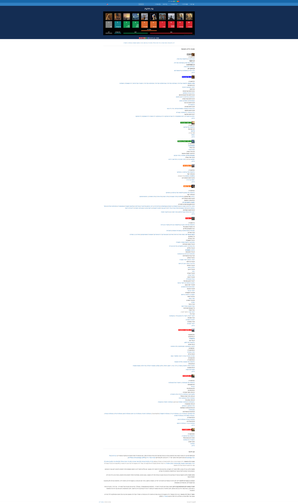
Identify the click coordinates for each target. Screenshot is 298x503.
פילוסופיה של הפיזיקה (189, 127)
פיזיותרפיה (157, 206)
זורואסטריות (191, 104)
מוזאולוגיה (184, 70)
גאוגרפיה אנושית (176, 230)
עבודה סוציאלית (190, 279)
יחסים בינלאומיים (182, 246)
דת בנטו (169, 108)
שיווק (189, 267)
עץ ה (115, 455)
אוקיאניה (150, 234)
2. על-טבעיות (186, 77)
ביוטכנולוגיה (192, 402)
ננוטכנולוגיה (192, 409)
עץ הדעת (152, 38)
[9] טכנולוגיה (177, 463)
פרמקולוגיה (176, 206)
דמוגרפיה (168, 230)
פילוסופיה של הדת (182, 83)
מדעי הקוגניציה (173, 196)
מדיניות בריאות (191, 263)
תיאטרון (185, 365)
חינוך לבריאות (182, 263)
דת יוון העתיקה (160, 116)
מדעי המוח (166, 196)
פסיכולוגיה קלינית (112, 206)
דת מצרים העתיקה (169, 116)
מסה (172, 356)
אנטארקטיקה (144, 234)
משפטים (187, 250)
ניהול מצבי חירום (173, 159)
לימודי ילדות (191, 316)
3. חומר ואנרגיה (186, 122)
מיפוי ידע (101, 502)
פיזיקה (193, 131)
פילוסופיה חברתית (175, 224)
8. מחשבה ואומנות (185, 330)
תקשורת (178, 242)
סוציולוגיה (192, 230)
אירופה (176, 234)
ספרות (193, 356)
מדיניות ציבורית (173, 246)
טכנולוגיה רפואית (168, 402)
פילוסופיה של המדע (182, 59)
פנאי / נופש (192, 298)
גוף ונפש (145, 42)
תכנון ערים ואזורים (190, 283)
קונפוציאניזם (191, 100)
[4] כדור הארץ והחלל (126, 461)
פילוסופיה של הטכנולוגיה (188, 382)
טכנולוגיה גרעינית (183, 394)
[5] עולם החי (116, 461)
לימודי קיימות (181, 283)
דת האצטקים (145, 116)
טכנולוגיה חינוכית (146, 413)
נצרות (189, 93)
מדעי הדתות (191, 83)
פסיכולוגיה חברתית (190, 254)
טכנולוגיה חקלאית (183, 402)
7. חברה (188, 218)
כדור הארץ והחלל (157, 42)
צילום (161, 365)
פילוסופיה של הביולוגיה (189, 172)
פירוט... (193, 72)
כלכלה (193, 267)
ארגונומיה (160, 402)
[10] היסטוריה (169, 463)
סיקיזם (177, 97)
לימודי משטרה (183, 259)
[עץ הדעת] (149, 23)
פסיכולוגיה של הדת (149, 83)
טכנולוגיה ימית (182, 398)
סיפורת (189, 356)
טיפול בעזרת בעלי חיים (173, 208)
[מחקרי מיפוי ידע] (176, 1)
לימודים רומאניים (190, 319)
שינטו (180, 100)
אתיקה (193, 250)
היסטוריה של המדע (190, 62)
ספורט (193, 302)
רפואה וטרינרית (191, 180)
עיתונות (187, 294)
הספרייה (165, 496)
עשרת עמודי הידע (150, 457)
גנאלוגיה (192, 443)
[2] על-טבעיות (145, 461)
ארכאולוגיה (186, 439)
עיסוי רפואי (175, 212)
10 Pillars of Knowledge (134, 457)
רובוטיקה (184, 406)
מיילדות (189, 206)
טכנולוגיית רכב (183, 413)
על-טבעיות (170, 42)
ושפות (183, 242)
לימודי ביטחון (191, 259)
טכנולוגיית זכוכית (190, 419)
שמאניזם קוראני (179, 108)
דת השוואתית (128, 83)
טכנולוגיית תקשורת (164, 413)
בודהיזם (187, 97)
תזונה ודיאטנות (157, 208)
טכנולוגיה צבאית (109, 413)
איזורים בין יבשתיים (135, 234)
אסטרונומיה (192, 149)
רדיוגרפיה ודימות (129, 208)
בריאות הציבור (148, 208)
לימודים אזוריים (190, 234)
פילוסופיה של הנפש (189, 192)
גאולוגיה (183, 155)
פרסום (183, 294)
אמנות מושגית (136, 365)
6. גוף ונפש (187, 186)
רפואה (193, 202)
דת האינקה (138, 116)
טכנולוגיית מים (181, 419)
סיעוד (193, 206)
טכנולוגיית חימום (181, 423)
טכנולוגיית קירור (190, 423)
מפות (157, 38)
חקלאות (193, 159)
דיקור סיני (192, 212)
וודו (173, 108)
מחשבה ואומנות (136, 42)
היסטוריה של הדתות (138, 83)
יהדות (193, 93)
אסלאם (185, 93)
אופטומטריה (121, 206)
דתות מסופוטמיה (179, 116)
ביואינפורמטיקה (143, 196)
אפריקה (171, 234)
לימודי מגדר (191, 312)
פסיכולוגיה (181, 196)
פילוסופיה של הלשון (189, 342)
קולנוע (157, 365)
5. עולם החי (187, 165)
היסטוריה (125, 42)
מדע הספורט (152, 196)
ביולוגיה (192, 176)
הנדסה (193, 386)
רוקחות (170, 206)
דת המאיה (152, 116)
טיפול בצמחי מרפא (184, 212)
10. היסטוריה (186, 429)
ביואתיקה (179, 172)
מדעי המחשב (191, 406)
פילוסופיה (192, 338)
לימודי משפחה (191, 323)
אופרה (180, 365)
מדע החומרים (174, 394)
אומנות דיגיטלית (151, 365)
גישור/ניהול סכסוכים (188, 286)
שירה (184, 356)
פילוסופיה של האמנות (189, 361)
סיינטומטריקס (177, 70)
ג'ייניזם (182, 97)
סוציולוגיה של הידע (179, 62)
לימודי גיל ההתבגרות (181, 316)
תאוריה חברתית (165, 224)
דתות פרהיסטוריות (190, 116)
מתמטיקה (187, 346)
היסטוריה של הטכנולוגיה (174, 382)
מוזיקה (193, 365)
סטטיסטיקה (181, 346)
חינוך (193, 271)
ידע (174, 42)
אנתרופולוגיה (185, 230)
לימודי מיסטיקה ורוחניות (188, 87)
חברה (142, 42)
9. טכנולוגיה (187, 376)
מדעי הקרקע (177, 155)
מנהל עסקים (191, 306)
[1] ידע (151, 461)
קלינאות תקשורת (129, 206)
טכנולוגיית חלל (191, 398)
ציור (173, 365)
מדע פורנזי (159, 196)
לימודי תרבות (191, 290)
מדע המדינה (191, 246)
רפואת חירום (182, 206)
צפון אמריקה (165, 234)
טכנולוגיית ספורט (178, 415)
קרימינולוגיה (180, 254)
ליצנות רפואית (164, 212)
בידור (176, 365)
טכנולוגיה (130, 42)
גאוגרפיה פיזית (190, 155)
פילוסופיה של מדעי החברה (188, 224)
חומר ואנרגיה (164, 42)
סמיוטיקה (192, 242)
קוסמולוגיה (191, 145)
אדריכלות (143, 365)
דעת (113, 455)
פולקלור (176, 356)
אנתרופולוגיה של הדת (160, 83)
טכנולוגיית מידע (118, 413)
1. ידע (189, 54)
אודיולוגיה (137, 206)
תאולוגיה (121, 83)
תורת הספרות (191, 352)
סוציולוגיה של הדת (172, 83)
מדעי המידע (191, 70)
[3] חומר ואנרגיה (136, 461)
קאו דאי (178, 112)
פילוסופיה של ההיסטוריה (188, 436)
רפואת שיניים (186, 202)
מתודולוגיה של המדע (189, 66)
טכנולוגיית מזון (126, 413)
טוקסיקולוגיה (164, 206)
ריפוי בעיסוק (150, 206)
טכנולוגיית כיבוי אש (136, 413)
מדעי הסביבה (181, 159)
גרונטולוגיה (172, 316)
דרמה (180, 356)
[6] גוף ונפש (109, 461)
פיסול (165, 365)
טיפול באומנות (183, 208)
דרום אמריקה (157, 234)
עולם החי (150, 42)
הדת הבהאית (191, 112)
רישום (169, 365)
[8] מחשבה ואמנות (186, 463)
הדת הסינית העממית (189, 108)
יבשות (183, 234)
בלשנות (187, 242)
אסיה (180, 234)
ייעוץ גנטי (163, 208)
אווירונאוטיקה (191, 413)
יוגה (170, 212)
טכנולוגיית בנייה (174, 413)
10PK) (143, 457)
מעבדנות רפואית (139, 208)
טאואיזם (185, 100)
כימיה (193, 135)
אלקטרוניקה (192, 394)
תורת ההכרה (191, 59)
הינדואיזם (192, 97)
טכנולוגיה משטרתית (189, 415)
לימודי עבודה (191, 275)
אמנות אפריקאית (190, 369)
